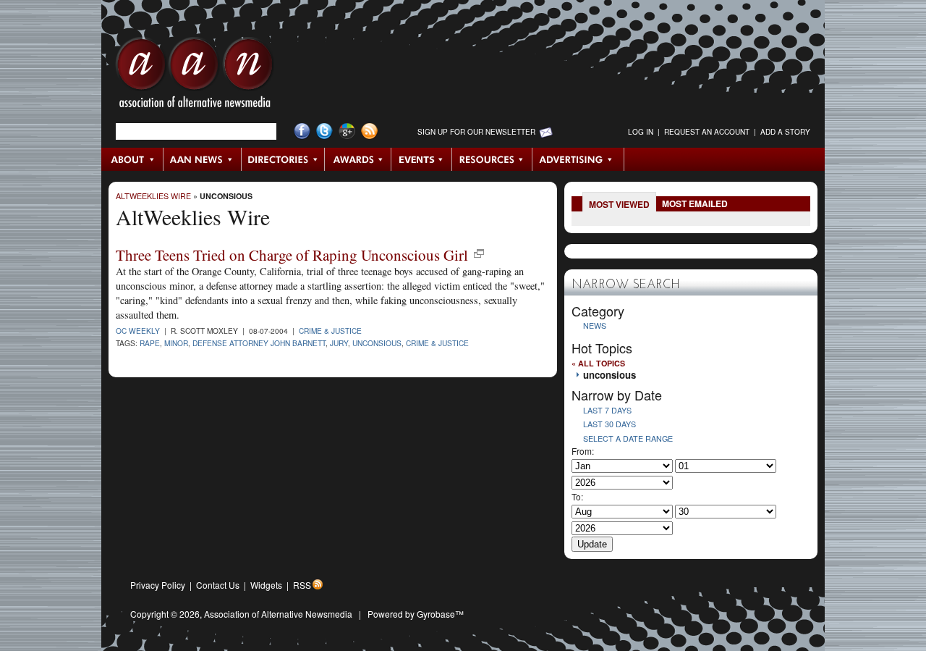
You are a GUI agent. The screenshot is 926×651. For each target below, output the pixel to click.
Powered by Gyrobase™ (416, 614)
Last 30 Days (609, 424)
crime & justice (437, 342)
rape (150, 342)
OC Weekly (138, 330)
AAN (194, 76)
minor (176, 342)
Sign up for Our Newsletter (476, 132)
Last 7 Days (607, 410)
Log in (640, 132)
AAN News (203, 159)
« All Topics (598, 363)
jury (339, 342)
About (132, 159)
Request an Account (706, 132)
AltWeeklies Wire (153, 195)
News (594, 325)
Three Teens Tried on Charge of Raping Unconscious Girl (292, 255)
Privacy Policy (157, 585)
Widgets (266, 585)
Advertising (578, 159)
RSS (302, 585)
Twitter (324, 131)
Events (421, 159)
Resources (492, 159)
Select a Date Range (628, 438)
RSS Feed (369, 131)
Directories (283, 159)
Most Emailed (695, 203)
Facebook (302, 131)
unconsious (226, 195)
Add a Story (785, 132)
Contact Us (217, 585)
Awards (358, 159)
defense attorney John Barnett (259, 342)
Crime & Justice (330, 330)
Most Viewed (619, 204)
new (479, 253)
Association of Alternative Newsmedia (278, 614)
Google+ (347, 131)
